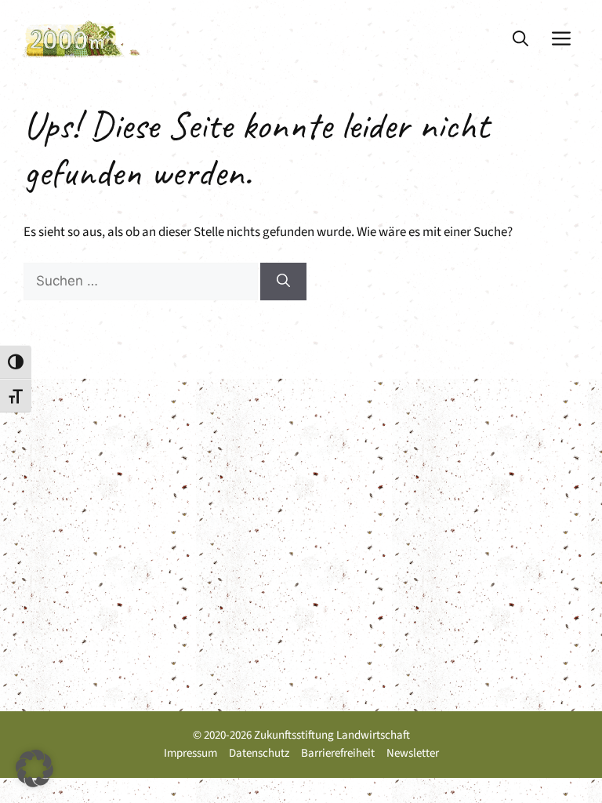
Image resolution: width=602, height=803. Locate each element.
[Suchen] (283, 281)
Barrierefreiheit (338, 753)
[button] (520, 39)
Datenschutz (259, 753)
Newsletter (412, 753)
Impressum (190, 753)
